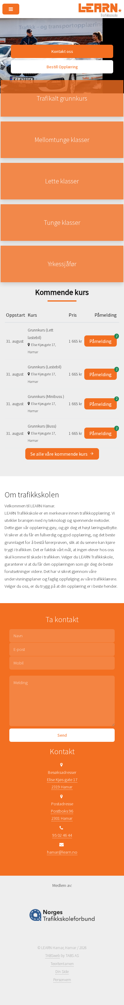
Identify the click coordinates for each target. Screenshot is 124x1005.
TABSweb (52, 955)
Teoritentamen (62, 963)
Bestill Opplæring (62, 66)
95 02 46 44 (62, 835)
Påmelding (103, 339)
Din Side (62, 971)
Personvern (62, 979)
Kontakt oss (62, 51)
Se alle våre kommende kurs (59, 454)
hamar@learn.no (62, 852)
